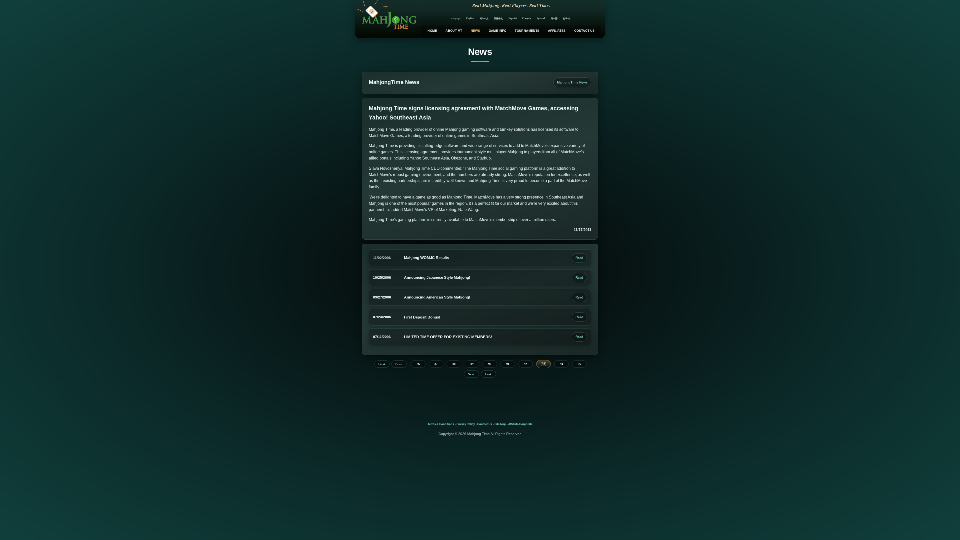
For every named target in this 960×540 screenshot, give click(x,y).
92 (525, 364)
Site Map (500, 424)
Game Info (497, 30)
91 (507, 364)
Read (579, 258)
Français (526, 18)
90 (489, 364)
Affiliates (557, 30)
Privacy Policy (465, 424)
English (470, 18)
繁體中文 (498, 18)
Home (432, 30)
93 (543, 364)
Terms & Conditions (441, 424)
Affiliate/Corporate (520, 424)
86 (418, 364)
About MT (454, 30)
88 (454, 364)
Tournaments (527, 30)
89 (472, 364)
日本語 (554, 18)
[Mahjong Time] (386, 19)
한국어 (566, 18)
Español (512, 18)
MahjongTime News (572, 82)
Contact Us (584, 30)
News (475, 30)
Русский (541, 18)
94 (561, 364)
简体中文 (484, 18)
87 (436, 364)
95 (579, 364)
